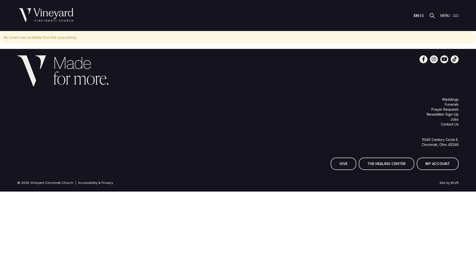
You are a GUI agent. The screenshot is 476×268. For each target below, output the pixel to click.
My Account (437, 164)
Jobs (454, 119)
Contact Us (450, 124)
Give (343, 164)
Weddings (450, 99)
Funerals (452, 104)
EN (416, 15)
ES (422, 15)
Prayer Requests (445, 109)
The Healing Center (386, 164)
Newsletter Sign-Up (443, 114)
